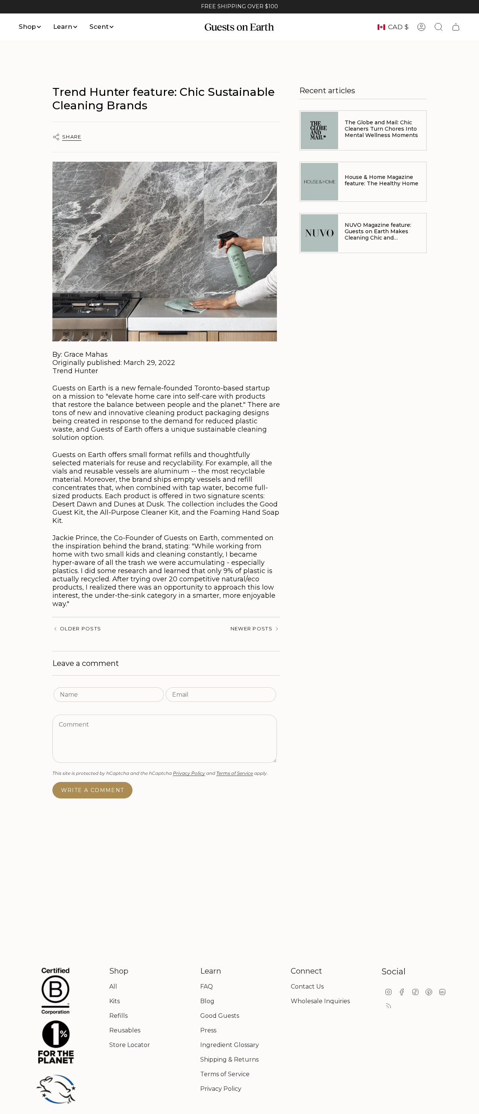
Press (208, 1030)
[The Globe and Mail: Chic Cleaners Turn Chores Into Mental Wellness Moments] (319, 130)
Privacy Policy (189, 773)
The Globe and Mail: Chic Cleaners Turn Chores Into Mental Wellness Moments (381, 128)
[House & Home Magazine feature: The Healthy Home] (319, 181)
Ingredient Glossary (229, 1044)
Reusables (124, 1030)
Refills (118, 1015)
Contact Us (307, 986)
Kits (114, 1001)
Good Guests (219, 1015)
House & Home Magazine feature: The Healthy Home (381, 180)
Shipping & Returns (229, 1059)
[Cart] (455, 27)
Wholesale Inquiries (320, 1001)
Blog (207, 1001)
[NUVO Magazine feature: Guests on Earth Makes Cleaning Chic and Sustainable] (319, 233)
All (113, 986)
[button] (30, 27)
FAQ (206, 986)
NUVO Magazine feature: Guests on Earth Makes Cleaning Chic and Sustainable (378, 231)
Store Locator (129, 1044)
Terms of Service (234, 773)
